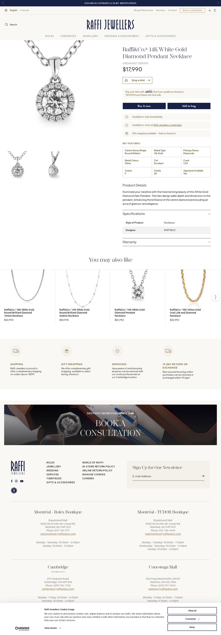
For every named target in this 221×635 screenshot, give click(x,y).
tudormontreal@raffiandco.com (163, 534)
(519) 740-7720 (62, 585)
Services (160, 10)
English (13, 10)
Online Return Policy (97, 470)
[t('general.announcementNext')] (218, 3)
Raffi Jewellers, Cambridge (167, 125)
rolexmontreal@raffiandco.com (58, 534)
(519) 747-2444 (167, 585)
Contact (172, 10)
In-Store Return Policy (98, 466)
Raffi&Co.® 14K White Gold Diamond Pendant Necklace (130, 312)
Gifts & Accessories (60, 482)
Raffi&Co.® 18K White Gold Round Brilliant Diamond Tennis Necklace (19, 312)
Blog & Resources (143, 10)
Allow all (192, 610)
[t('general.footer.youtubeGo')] (21, 481)
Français (24, 10)
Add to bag (189, 106)
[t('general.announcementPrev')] (3, 3)
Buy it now (144, 106)
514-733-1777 (62, 530)
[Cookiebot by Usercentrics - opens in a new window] (22, 629)
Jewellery (53, 466)
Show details (50, 628)
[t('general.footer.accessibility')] (14, 490)
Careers (88, 478)
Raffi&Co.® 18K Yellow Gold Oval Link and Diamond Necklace (185, 312)
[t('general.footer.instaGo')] (16, 481)
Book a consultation (192, 10)
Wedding (52, 470)
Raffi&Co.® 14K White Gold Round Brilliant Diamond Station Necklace (74, 312)
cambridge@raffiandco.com (58, 589)
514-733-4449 (167, 530)
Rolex (50, 462)
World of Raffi (93, 462)
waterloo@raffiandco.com (163, 589)
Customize (190, 619)
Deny (192, 627)
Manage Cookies (93, 474)
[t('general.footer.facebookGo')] (11, 481)
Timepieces (54, 478)
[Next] (215, 297)
